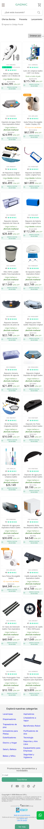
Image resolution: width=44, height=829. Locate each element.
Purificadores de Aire (30, 732)
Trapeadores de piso (10, 725)
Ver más (22, 827)
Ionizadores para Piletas (10, 732)
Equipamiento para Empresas (31, 749)
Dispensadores (9, 719)
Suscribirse (22, 779)
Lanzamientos (37, 19)
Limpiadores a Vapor (29, 719)
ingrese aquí (23, 818)
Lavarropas (8, 714)
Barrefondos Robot (31, 726)
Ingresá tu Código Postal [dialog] (13, 24)
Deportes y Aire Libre (30, 742)
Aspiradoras (28, 714)
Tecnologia (28, 737)
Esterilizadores (9, 737)
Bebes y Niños (9, 756)
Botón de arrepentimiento (22, 815)
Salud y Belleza (9, 749)
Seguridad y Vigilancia (28, 755)
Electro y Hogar (10, 743)
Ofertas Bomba (8, 19)
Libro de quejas (22, 820)
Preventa (23, 19)
